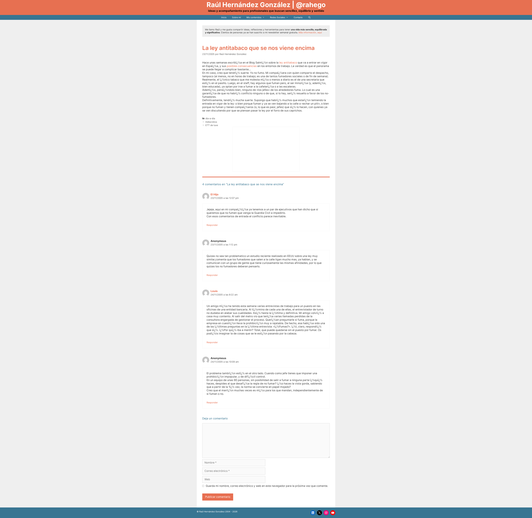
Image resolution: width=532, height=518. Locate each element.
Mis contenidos (253, 17)
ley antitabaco (288, 62)
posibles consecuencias (242, 66)
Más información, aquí (310, 32)
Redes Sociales (277, 17)
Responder (212, 225)
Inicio (224, 17)
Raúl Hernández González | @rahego (266, 5)
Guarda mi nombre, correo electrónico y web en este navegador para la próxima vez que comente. (267, 485)
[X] (319, 512)
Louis (214, 291)
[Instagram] (326, 512)
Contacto (298, 17)
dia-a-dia (210, 118)
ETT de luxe (211, 125)
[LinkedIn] (312, 512)
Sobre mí (236, 17)
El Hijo (214, 194)
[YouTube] (332, 512)
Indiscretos (211, 121)
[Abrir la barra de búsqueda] (309, 17)
